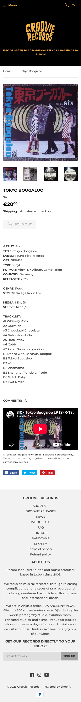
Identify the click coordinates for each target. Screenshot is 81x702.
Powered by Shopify (57, 686)
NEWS (40, 517)
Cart (74, 5)
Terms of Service (40, 549)
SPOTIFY (40, 544)
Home (7, 71)
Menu (12, 5)
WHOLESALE (40, 522)
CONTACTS (40, 533)
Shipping (10, 211)
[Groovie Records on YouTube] (46, 675)
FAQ (40, 527)
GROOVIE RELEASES (41, 511)
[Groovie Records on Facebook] (32, 675)
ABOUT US (40, 506)
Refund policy (40, 554)
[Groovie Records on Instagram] (39, 675)
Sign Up (69, 656)
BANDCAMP (41, 538)
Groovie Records (28, 686)
